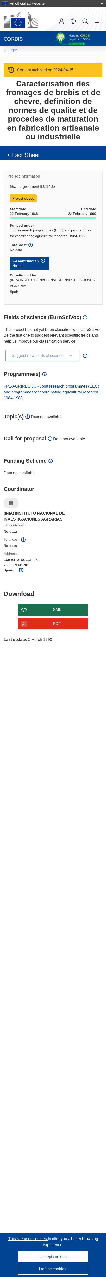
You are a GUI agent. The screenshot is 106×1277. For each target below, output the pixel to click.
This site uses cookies (28, 1239)
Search (85, 21)
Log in (61, 21)
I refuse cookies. (53, 1269)
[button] (73, 21)
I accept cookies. (53, 1257)
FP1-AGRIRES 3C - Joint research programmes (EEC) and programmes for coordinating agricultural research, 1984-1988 (51, 392)
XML (57, 610)
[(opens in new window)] (21, 19)
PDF (57, 624)
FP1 (14, 51)
